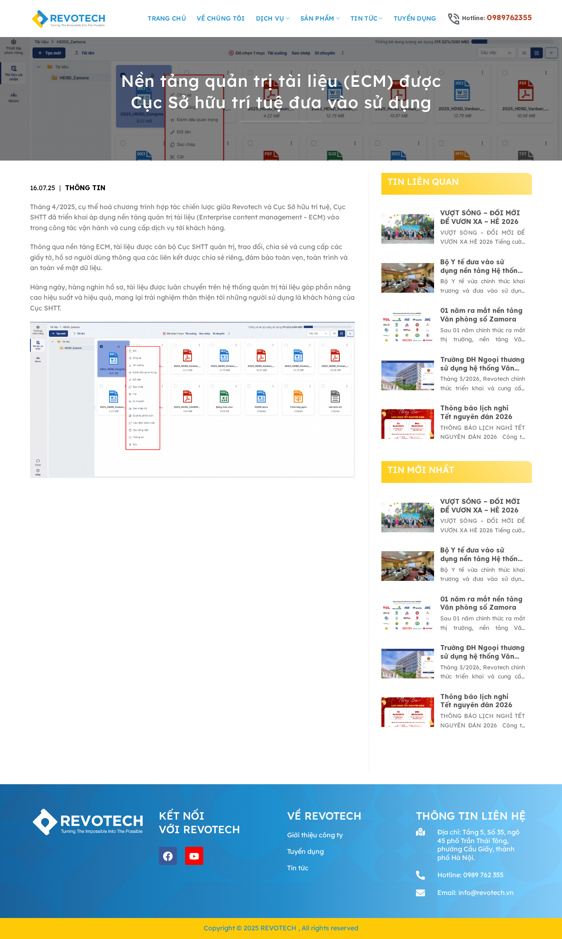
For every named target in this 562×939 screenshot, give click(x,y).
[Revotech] (68, 18)
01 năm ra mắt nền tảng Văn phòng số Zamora (481, 314)
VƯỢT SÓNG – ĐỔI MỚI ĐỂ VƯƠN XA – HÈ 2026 (480, 217)
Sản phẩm (317, 18)
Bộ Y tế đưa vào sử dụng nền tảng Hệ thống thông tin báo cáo (481, 266)
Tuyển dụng (415, 18)
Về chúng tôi (221, 18)
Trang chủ (167, 18)
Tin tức (364, 18)
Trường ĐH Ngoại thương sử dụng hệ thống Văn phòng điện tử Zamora (482, 364)
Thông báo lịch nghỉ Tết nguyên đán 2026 (476, 412)
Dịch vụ (270, 18)
